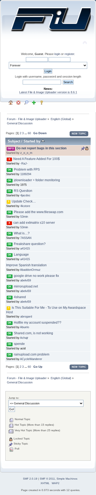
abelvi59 (25, 280)
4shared (20, 297)
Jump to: (14, 397)
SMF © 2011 (47, 478)
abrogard (26, 316)
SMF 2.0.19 (30, 478)
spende (19, 344)
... (26, 133)
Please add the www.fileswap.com (38, 212)
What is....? (22, 233)
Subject (14, 141)
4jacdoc (25, 195)
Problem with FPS (27, 169)
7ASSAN (25, 237)
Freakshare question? (30, 244)
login (57, 54)
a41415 (25, 248)
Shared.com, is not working (33, 333)
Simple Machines (67, 478)
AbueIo (24, 327)
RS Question (23, 191)
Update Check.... (24, 201)
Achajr (24, 337)
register (69, 54)
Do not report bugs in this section (41, 148)
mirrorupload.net (26, 286)
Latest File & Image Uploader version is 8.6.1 (48, 92)
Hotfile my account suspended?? (37, 322)
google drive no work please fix (36, 276)
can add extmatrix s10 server (34, 223)
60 (29, 133)
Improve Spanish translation (26, 265)
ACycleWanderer (31, 359)
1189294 (25, 174)
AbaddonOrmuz (30, 269)
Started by (32, 141)
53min (24, 216)
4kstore (25, 206)
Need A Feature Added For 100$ (36, 159)
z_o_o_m (26, 152)
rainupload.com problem (31, 354)
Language (21, 254)
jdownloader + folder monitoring (37, 180)
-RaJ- (24, 163)
